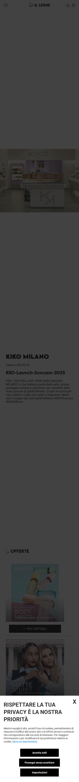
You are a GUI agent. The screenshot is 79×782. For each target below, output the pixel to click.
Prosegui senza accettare (39, 762)
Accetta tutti (39, 752)
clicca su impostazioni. (25, 741)
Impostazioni (39, 772)
